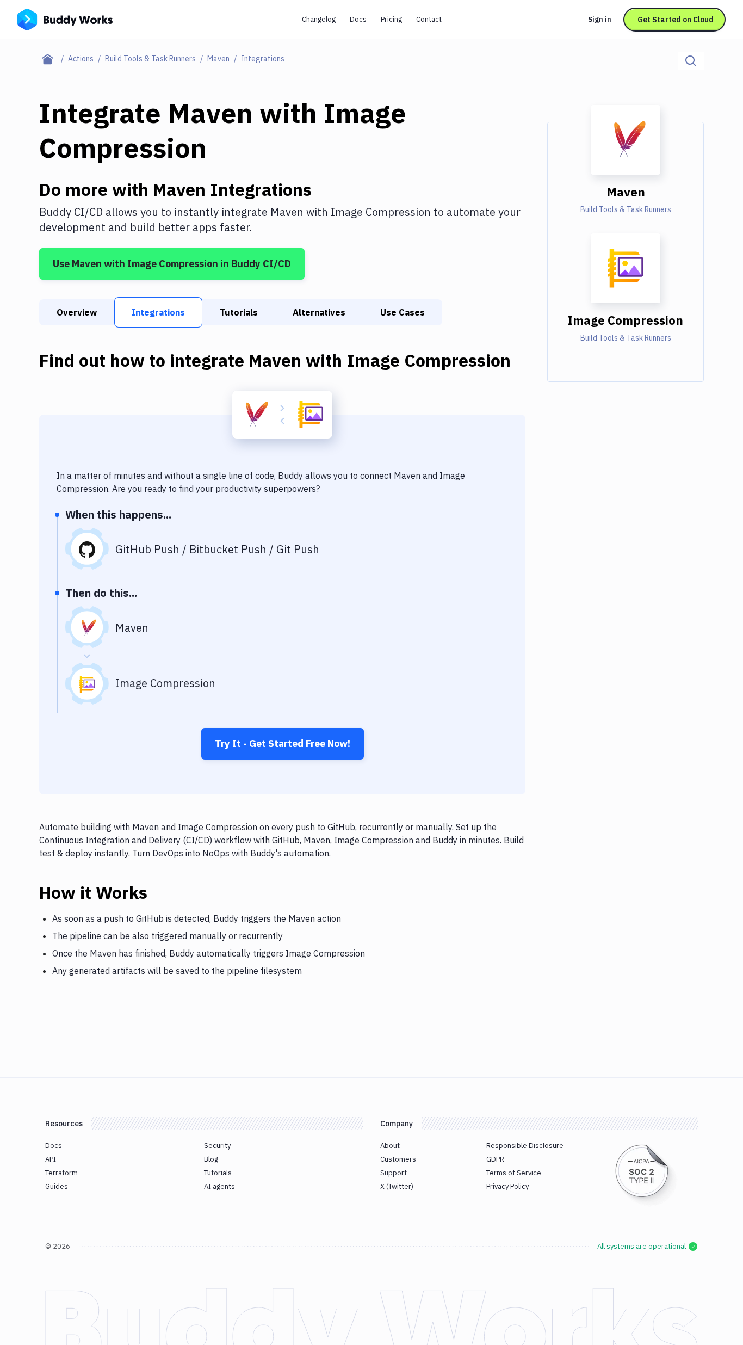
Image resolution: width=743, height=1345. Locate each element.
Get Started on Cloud (675, 19)
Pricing (391, 19)
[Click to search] (691, 61)
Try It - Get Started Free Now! (282, 743)
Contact (429, 19)
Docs (358, 19)
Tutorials (239, 312)
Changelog (319, 19)
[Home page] (53, 58)
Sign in (599, 19)
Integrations (158, 312)
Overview (77, 312)
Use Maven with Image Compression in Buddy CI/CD (172, 263)
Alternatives (319, 312)
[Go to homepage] (65, 18)
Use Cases (402, 312)
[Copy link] (160, 892)
